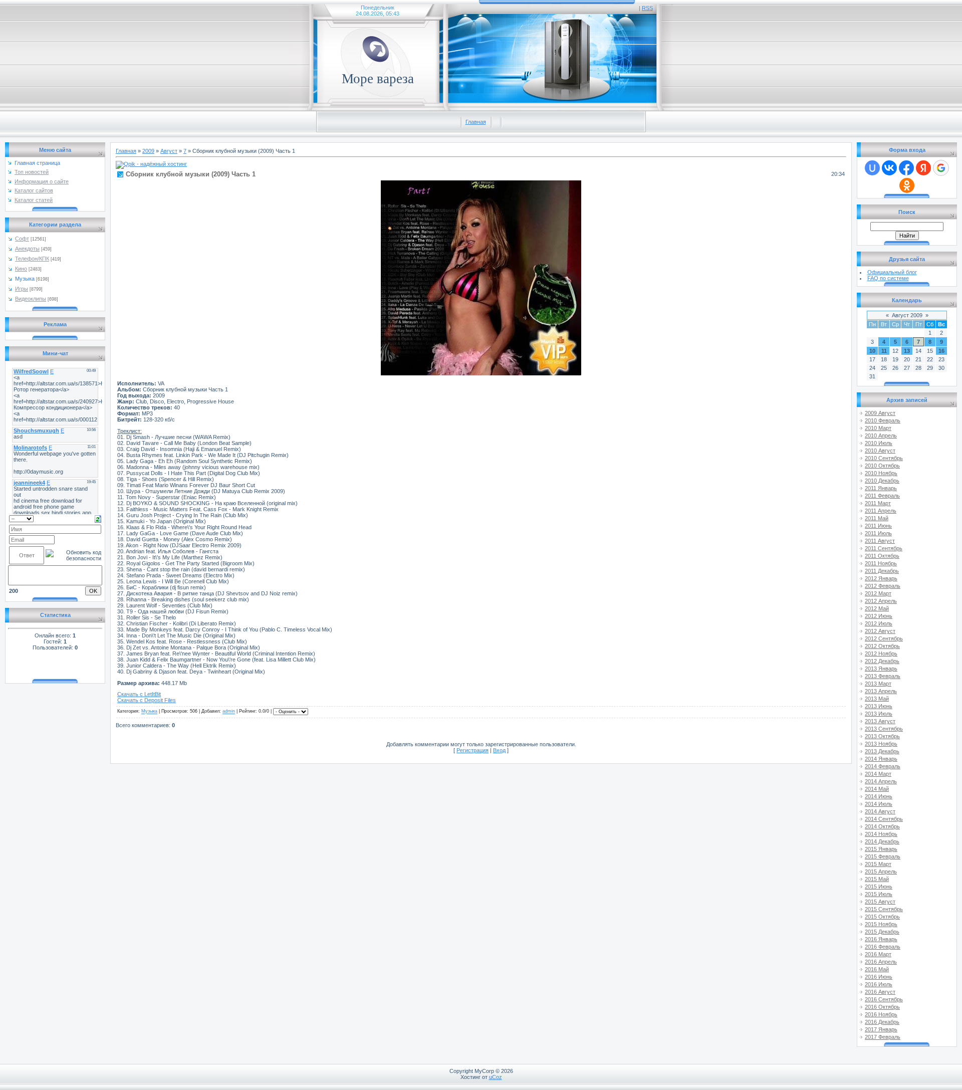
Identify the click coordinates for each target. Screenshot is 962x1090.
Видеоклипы (30, 299)
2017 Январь (881, 1029)
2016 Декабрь (882, 1022)
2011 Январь (881, 488)
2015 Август (880, 902)
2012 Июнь (878, 616)
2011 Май (876, 518)
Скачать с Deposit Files (146, 700)
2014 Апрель (881, 781)
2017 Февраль (882, 1037)
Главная (475, 122)
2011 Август (880, 541)
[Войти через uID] (872, 167)
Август (168, 151)
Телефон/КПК (32, 259)
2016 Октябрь (882, 1007)
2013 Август (880, 721)
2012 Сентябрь (884, 638)
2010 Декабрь (882, 481)
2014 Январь (881, 759)
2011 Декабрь (882, 571)
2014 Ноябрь (881, 834)
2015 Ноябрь (881, 924)
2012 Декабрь (882, 661)
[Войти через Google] (941, 168)
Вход (499, 750)
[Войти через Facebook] (906, 167)
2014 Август (880, 811)
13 (907, 351)
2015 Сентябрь (884, 909)
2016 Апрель (881, 962)
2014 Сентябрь (884, 819)
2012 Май (877, 608)
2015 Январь (881, 849)
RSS (647, 8)
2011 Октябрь (882, 556)
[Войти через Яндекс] (923, 167)
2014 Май (877, 789)
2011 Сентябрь (883, 548)
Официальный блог (892, 272)
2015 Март (878, 864)
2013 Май (877, 699)
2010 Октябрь (882, 466)
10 (872, 351)
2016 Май (877, 969)
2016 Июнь (878, 977)
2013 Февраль (882, 676)
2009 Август (880, 413)
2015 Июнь (878, 887)
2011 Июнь (878, 526)
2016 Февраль (882, 947)
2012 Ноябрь (881, 653)
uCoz (495, 1077)
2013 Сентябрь (884, 729)
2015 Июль (878, 894)
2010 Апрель (881, 435)
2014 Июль (878, 804)
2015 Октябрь (882, 917)
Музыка (25, 279)
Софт (22, 239)
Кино (21, 269)
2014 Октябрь (882, 826)
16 (941, 351)
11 (884, 351)
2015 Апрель (881, 871)
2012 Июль (878, 623)
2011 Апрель (880, 511)
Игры (21, 289)
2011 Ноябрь (881, 563)
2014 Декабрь (882, 841)
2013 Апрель (881, 691)
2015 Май (877, 879)
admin (228, 711)
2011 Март (878, 503)
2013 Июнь (878, 706)
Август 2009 (907, 315)
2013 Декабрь (882, 751)
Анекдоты (27, 249)
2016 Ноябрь (881, 1014)
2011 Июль (878, 533)
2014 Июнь (878, 796)
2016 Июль (878, 984)
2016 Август (880, 992)
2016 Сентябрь (884, 999)
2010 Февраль (882, 420)
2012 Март (878, 593)
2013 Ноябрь (881, 744)
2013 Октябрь (882, 736)
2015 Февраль (882, 856)
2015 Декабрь (882, 932)
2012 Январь (881, 578)
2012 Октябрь (882, 646)
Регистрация (472, 750)
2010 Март (878, 428)
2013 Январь (881, 669)
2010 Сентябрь (884, 458)
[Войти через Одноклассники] (906, 185)
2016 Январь (881, 939)
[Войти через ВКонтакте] (889, 167)
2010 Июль (878, 443)
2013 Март (878, 684)
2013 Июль (878, 714)
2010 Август (880, 451)
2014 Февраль (882, 766)
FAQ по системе (888, 278)
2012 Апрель (881, 601)
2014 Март (878, 774)
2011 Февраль (882, 496)
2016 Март (878, 954)
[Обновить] (98, 518)
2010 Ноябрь (881, 473)
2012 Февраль (882, 586)
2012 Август (880, 631)
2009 (148, 151)
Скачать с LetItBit (139, 694)
